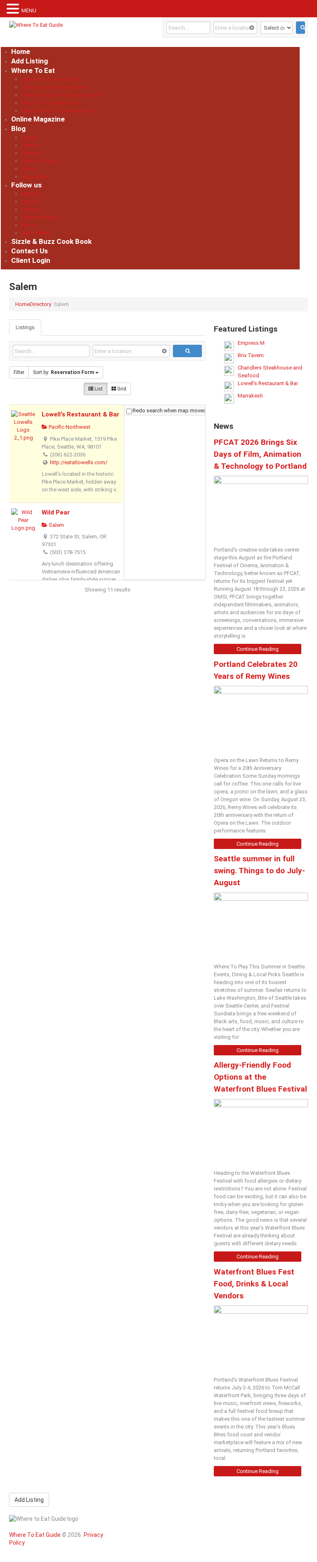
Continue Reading (258, 649)
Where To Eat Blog (146, 1541)
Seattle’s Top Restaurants (52, 79)
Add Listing (29, 61)
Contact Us (29, 251)
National (31, 194)
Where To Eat (33, 70)
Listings (25, 327)
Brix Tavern (251, 355)
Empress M (251, 343)
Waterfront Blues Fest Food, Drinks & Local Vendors (254, 1283)
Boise (28, 169)
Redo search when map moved (169, 410)
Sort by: (63, 372)
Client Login (30, 260)
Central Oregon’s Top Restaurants (61, 95)
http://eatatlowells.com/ (78, 462)
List (98, 389)
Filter (19, 372)
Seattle (29, 145)
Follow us (26, 185)
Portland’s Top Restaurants (53, 87)
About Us (134, 1549)
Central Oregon (39, 161)
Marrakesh (250, 396)
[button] (14, 9)
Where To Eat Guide (35, 1535)
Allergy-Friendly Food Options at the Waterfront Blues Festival (260, 1077)
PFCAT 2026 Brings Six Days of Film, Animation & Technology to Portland (260, 454)
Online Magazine (38, 119)
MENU (28, 10)
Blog (18, 128)
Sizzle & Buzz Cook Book (51, 241)
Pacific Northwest (68, 427)
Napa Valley (35, 176)
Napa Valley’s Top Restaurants (57, 111)
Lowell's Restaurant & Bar (80, 414)
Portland (31, 153)
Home (20, 51)
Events (29, 137)
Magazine (135, 1523)
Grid (121, 389)
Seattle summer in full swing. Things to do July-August (259, 870)
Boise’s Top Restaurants (50, 103)
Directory (40, 304)
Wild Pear (56, 512)
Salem (55, 525)
